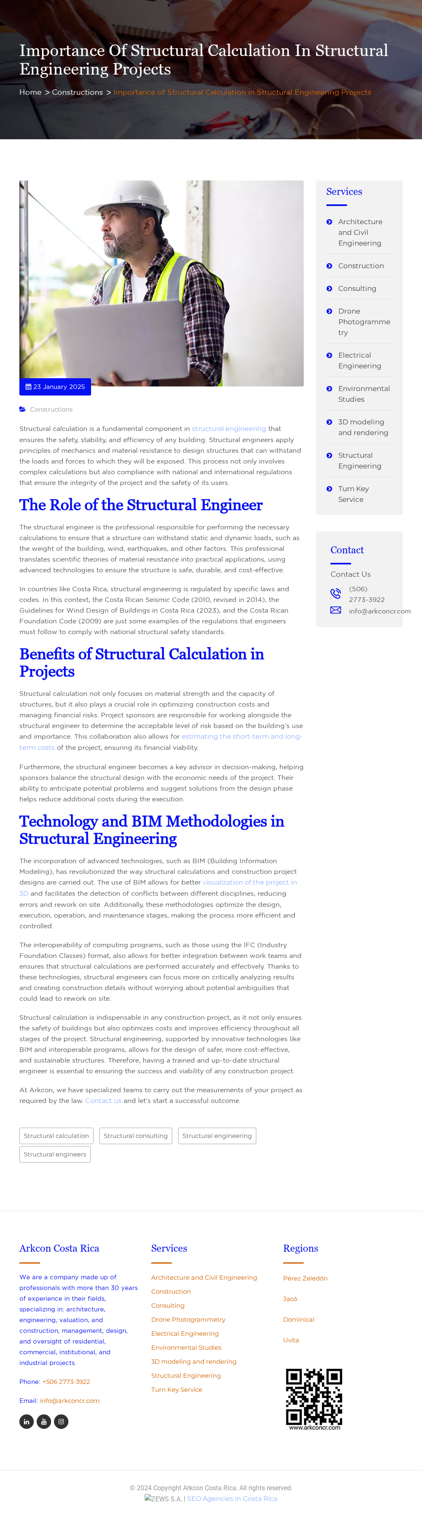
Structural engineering (217, 1136)
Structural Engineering (360, 460)
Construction (361, 266)
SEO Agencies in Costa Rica (232, 1499)
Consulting (357, 288)
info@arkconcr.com (70, 1401)
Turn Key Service (353, 494)
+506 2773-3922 (66, 1382)
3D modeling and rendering (363, 427)
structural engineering (229, 429)
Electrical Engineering (360, 360)
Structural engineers (55, 1154)
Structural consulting (136, 1136)
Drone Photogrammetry (364, 322)
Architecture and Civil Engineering (360, 232)
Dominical (298, 1319)
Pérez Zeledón (305, 1278)
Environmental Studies (364, 393)
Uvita (291, 1340)
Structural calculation (56, 1136)
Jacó (290, 1299)
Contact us (103, 1101)
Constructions (51, 409)
